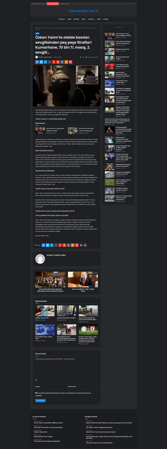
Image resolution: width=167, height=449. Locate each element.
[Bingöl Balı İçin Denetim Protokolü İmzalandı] (109, 167)
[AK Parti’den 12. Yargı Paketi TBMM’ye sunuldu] (40, 130)
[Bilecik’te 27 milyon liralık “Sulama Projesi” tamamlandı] (109, 198)
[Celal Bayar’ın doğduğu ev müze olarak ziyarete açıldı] (109, 91)
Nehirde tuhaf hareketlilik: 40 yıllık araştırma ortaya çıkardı (124, 139)
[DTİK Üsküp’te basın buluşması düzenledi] (109, 67)
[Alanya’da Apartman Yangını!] (66, 310)
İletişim (105, 19)
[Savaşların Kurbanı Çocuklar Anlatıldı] (109, 190)
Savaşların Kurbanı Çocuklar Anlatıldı (122, 189)
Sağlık (83, 19)
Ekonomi (76, 19)
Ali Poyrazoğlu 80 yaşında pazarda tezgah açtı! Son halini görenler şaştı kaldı (124, 130)
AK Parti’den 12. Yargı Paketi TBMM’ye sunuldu (123, 34)
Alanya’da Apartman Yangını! (66, 318)
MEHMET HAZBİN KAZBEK (45, 57)
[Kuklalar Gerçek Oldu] (44, 310)
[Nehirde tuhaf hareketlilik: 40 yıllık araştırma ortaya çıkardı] (109, 140)
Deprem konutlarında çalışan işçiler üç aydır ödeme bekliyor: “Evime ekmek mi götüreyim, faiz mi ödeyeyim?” (117, 121)
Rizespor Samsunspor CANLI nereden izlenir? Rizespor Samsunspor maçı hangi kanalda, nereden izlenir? (88, 339)
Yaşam (99, 19)
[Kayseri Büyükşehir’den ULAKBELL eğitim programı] (109, 148)
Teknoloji (91, 19)
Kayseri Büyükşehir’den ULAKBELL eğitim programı (123, 147)
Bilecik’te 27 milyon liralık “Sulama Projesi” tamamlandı (124, 198)
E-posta (38, 386)
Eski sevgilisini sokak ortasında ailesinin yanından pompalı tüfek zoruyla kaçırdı (66, 338)
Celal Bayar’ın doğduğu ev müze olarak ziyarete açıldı (123, 90)
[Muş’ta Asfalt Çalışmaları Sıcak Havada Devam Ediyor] (88, 310)
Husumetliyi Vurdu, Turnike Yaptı (43, 337)
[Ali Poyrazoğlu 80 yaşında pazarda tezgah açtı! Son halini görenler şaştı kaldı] (109, 130)
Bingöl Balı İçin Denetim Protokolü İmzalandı (123, 165)
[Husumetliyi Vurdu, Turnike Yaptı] (44, 329)
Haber (69, 19)
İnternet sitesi (72, 386)
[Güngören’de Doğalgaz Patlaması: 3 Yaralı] (109, 174)
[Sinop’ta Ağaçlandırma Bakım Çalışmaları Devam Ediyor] (109, 182)
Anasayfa (62, 19)
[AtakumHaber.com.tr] (83, 11)
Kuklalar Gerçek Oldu (65, 3)
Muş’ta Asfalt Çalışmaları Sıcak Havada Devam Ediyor (88, 318)
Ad (36, 380)
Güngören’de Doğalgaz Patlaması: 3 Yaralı (123, 173)
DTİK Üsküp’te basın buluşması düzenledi (122, 65)
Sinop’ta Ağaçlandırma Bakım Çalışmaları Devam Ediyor (123, 181)
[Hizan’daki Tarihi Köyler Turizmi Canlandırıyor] (72, 130)
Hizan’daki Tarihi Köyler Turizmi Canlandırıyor (123, 42)
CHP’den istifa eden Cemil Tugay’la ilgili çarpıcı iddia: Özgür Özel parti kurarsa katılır (124, 157)
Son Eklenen (118, 27)
